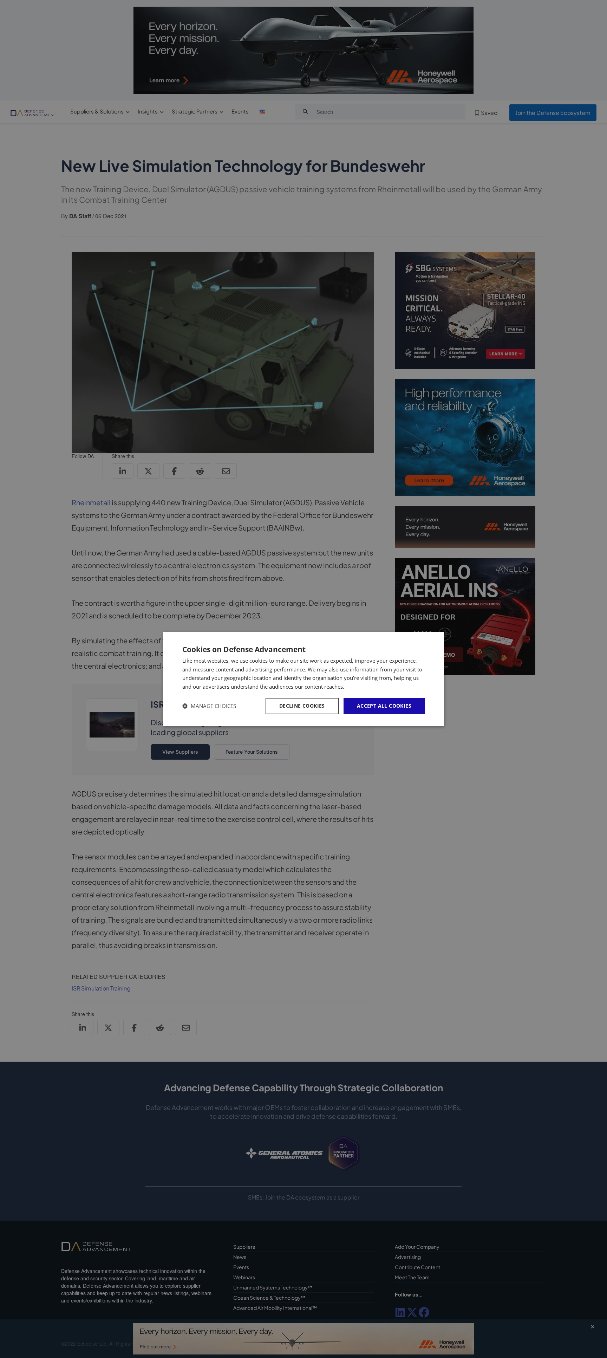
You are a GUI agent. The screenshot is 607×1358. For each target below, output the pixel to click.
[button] (209, 706)
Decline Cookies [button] (302, 705)
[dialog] (303, 679)
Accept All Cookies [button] (384, 705)
